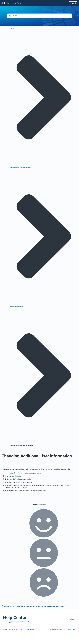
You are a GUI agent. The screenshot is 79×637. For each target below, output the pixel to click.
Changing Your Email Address (14, 606)
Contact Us (30, 629)
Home (12, 28)
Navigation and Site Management (20, 167)
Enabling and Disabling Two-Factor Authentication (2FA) (44, 606)
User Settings (16, 476)
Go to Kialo (73, 3)
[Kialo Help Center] (13, 3)
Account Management (17, 306)
